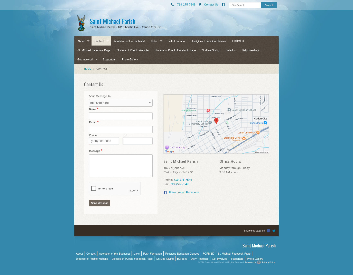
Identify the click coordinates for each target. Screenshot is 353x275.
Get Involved (85, 59)
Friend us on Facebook (183, 192)
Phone (93, 135)
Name (92, 109)
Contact (99, 41)
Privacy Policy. (268, 262)
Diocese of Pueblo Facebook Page (175, 50)
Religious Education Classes (209, 41)
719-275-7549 (183, 179)
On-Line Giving (210, 50)
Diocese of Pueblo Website (132, 50)
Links (154, 41)
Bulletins (231, 50)
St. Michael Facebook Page (93, 50)
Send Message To (100, 96)
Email (92, 122)
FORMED (238, 41)
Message (94, 151)
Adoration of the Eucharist (129, 41)
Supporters (109, 59)
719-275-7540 (179, 184)
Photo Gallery (130, 59)
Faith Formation (177, 41)
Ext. (125, 135)
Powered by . (253, 262)
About (80, 41)
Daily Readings (251, 50)
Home (87, 69)
